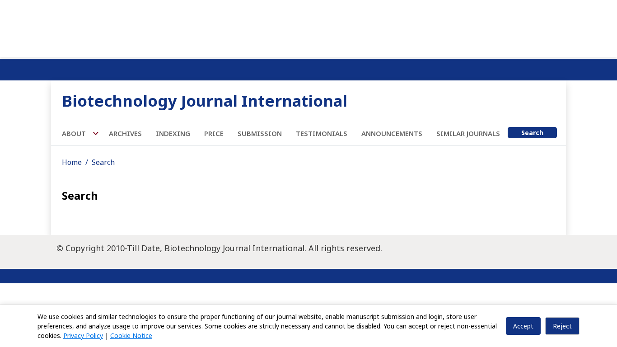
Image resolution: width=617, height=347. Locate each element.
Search (532, 132)
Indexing (173, 133)
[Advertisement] (308, 27)
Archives (125, 133)
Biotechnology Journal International (204, 100)
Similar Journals (468, 133)
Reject (562, 326)
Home (72, 162)
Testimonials (321, 133)
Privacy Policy (83, 335)
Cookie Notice (131, 335)
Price (214, 133)
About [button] (75, 133)
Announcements (391, 133)
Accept (523, 326)
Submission (260, 133)
